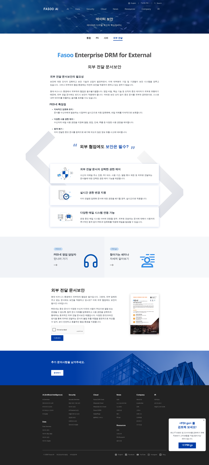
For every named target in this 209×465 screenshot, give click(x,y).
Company (141, 395)
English (133, 3)
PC (97, 38)
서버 (106, 38)
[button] (145, 3)
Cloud (95, 395)
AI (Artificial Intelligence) (52, 395)
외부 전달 (118, 38)
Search (159, 3)
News (119, 395)
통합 (89, 38)
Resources (121, 425)
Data (44, 422)
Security (72, 395)
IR (155, 395)
